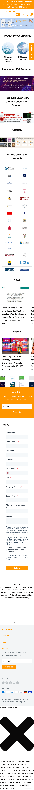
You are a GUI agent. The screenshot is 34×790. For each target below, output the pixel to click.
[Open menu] (3, 11)
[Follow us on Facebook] (3, 682)
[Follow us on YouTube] (14, 682)
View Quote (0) (32, 51)
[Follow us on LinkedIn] (17, 682)
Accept (2, 788)
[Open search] (23, 15)
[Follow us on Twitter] (6, 682)
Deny (7, 788)
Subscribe (17, 412)
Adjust (11, 788)
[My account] (27, 15)
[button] (18, 14)
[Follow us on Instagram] (10, 682)
